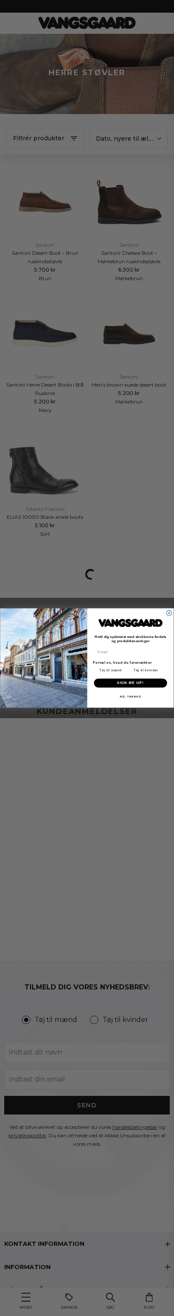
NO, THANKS (130, 696)
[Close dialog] (169, 613)
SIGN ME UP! (130, 683)
